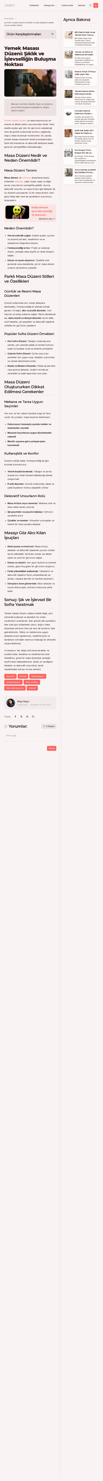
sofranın (27, 177)
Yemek (7, 120)
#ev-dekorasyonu (14, 688)
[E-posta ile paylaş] (27, 716)
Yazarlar (81, 5)
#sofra (23, 676)
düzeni (22, 120)
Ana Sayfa (9, 18)
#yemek (10, 676)
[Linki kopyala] (33, 716)
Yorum (52, 748)
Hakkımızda (67, 5)
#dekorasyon (37, 676)
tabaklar (19, 181)
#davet (32, 688)
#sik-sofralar (32, 682)
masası (15, 120)
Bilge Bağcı (23, 701)
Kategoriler (49, 5)
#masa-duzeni (13, 682)
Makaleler (34, 5)
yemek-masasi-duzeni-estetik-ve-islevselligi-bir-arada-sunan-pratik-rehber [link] (29, 24)
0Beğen (50, 726)
